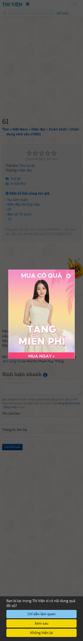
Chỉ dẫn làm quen (41, 614)
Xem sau (41, 623)
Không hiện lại (41, 632)
